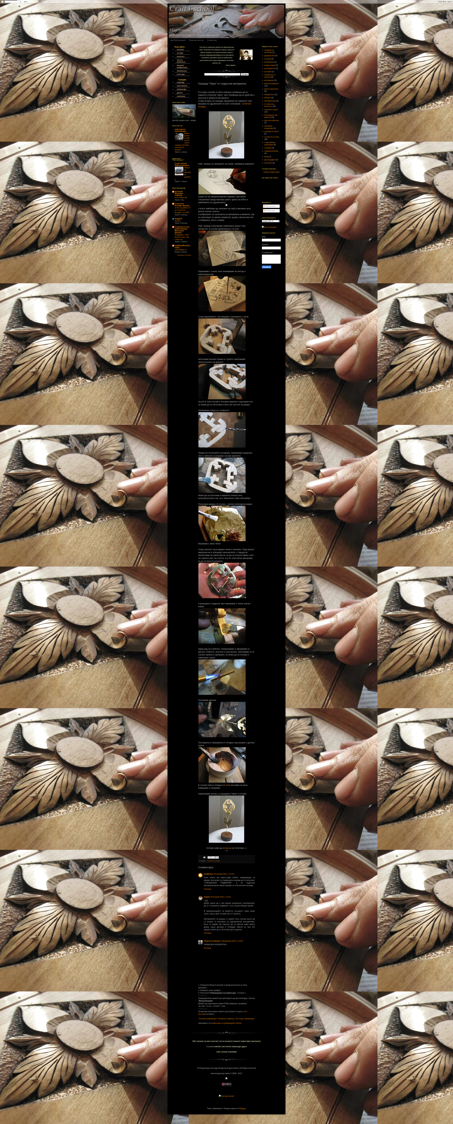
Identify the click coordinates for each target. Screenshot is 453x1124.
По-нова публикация (208, 1019)
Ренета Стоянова (212, 941)
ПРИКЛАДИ (181, 89)
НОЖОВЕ (180, 82)
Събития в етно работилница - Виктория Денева (182, 230)
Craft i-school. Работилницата (182, 164)
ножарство (269, 94)
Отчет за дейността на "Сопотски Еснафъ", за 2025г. (183, 210)
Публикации (270, 206)
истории (267, 72)
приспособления (271, 120)
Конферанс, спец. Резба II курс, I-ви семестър (182, 237)
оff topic (267, 98)
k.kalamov (208, 874)
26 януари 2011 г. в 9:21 (221, 897)
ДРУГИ (179, 93)
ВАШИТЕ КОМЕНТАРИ (182, 66)
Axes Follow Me (181, 198)
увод (266, 157)
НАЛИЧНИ (181, 96)
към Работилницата (178, 40)
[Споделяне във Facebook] (215, 857)
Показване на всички (184, 255)
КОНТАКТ (181, 57)
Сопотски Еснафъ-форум (182, 205)
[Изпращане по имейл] (209, 857)
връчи (228, 848)
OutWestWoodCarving (182, 246)
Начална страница (226, 1019)
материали (269, 80)
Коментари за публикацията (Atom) (226, 1023)
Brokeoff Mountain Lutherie (179, 193)
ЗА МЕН (180, 53)
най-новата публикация (180, 130)
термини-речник (271, 151)
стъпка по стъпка (213, 861)
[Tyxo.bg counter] (226, 1096)
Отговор (207, 889)
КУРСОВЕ (181, 74)
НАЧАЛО (180, 50)
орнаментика (270, 101)
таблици (267, 148)
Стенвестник (212, 40)
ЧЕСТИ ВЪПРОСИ (181, 61)
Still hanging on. (181, 250)
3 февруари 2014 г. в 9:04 (232, 941)
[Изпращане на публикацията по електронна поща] (204, 857)
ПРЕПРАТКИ (182, 71)
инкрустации (269, 65)
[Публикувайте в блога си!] (211, 857)
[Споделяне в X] (213, 857)
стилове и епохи (271, 131)
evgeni (207, 897)
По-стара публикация (245, 1019)
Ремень (178, 221)
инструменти (269, 68)
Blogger (242, 1108)
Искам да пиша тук (196, 40)
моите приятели (271, 89)
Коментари (270, 211)
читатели (268, 163)
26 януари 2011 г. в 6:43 (224, 874)
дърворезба (269, 56)
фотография (269, 160)
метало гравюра (271, 84)
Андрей (178, 219)
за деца (267, 59)
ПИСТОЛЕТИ (182, 86)
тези (228, 785)
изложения (269, 62)
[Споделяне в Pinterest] (217, 857)
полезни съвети (271, 110)
